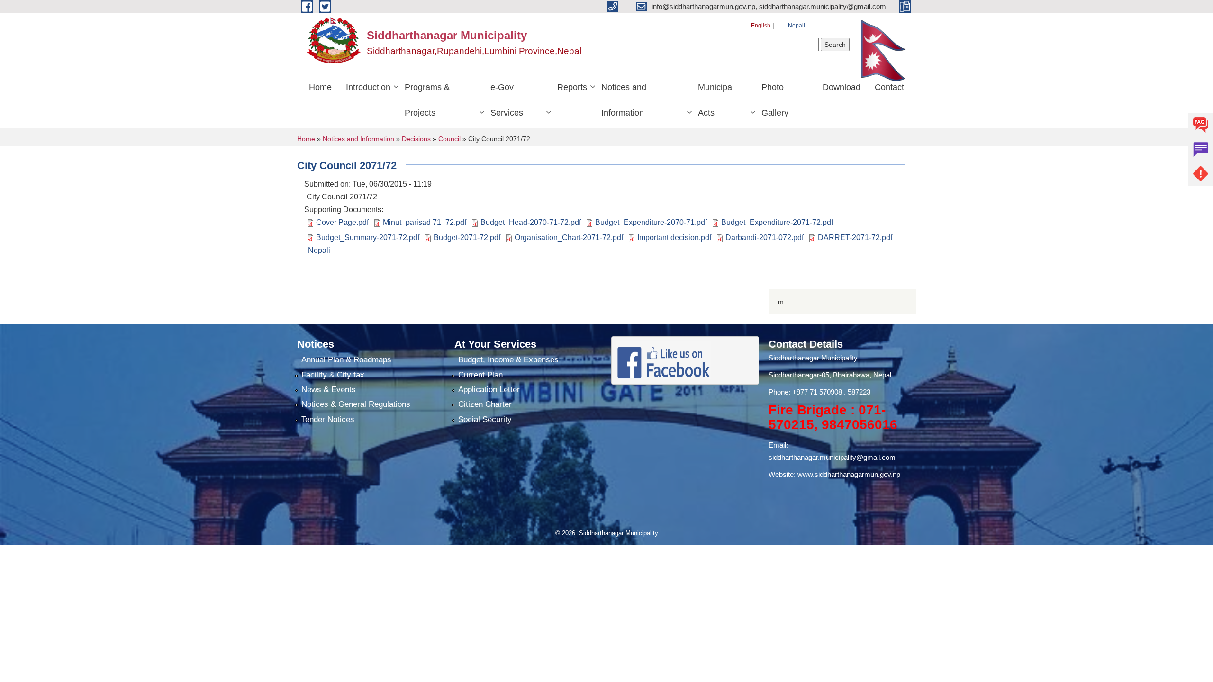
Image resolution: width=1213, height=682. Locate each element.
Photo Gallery (774, 99)
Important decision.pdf (674, 237)
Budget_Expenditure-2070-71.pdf (651, 222)
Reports (572, 87)
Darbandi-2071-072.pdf (764, 237)
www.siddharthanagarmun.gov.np (848, 474)
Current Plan (480, 374)
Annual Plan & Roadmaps (346, 359)
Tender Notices (327, 419)
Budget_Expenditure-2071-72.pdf (777, 222)
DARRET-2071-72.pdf (855, 237)
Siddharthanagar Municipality (813, 358)
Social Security (485, 419)
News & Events (328, 389)
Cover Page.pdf (342, 222)
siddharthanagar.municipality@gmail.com (832, 457)
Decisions (416, 139)
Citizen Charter (485, 404)
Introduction (368, 87)
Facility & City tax (332, 374)
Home (320, 87)
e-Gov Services (506, 99)
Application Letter (489, 389)
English (760, 25)
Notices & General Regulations (355, 404)
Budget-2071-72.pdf (467, 237)
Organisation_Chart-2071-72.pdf (569, 237)
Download (841, 87)
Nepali (796, 25)
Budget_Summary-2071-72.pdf (367, 237)
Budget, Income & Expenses (508, 359)
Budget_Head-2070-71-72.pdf (530, 222)
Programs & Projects (427, 99)
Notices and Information (623, 99)
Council (449, 139)
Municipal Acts (716, 99)
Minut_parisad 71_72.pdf (424, 222)
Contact (889, 87)
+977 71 (805, 392)
